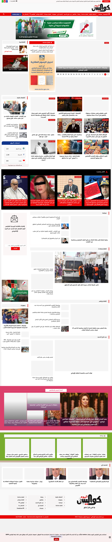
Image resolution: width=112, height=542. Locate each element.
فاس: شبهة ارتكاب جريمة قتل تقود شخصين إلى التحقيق (81, 285)
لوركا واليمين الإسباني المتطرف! (99, 481)
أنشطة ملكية (92, 14)
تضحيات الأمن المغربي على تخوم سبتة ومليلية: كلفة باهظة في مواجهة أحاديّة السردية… (43, 115)
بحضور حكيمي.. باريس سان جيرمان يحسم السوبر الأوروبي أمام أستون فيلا (17, 455)
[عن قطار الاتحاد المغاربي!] (56, 474)
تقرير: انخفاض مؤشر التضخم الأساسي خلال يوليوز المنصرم (96, 157)
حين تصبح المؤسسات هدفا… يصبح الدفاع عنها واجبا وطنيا (11, 48)
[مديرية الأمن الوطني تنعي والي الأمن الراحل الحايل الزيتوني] (65, 321)
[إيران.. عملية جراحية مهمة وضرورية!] (34, 474)
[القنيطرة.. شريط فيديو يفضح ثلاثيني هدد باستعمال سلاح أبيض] (69, 104)
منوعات (106, 141)
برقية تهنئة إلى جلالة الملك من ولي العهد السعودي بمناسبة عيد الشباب (89, 241)
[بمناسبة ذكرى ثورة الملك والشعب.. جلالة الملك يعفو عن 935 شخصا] (69, 125)
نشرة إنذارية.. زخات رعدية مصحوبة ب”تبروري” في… (13, 333)
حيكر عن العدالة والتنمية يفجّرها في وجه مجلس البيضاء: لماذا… (11, 348)
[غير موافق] (110, 537)
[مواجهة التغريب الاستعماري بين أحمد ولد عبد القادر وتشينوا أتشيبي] (65, 307)
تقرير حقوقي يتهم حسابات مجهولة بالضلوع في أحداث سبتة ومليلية (96, 114)
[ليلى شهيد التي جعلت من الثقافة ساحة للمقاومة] (35, 418)
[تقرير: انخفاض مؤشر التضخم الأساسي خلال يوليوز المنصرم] (96, 147)
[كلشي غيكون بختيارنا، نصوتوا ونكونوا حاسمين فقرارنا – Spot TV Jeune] (15, 63)
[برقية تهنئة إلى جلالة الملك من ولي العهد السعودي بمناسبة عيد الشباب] (89, 227)
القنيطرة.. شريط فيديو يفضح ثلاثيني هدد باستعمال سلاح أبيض (70, 114)
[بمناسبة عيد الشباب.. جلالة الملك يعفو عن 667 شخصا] (23, 126)
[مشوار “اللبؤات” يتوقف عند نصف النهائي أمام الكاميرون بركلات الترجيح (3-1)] (69, 446)
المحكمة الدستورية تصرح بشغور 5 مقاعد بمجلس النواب (46, 218)
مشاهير (74, 14)
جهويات (54, 14)
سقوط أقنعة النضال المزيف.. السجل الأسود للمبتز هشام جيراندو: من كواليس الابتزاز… (41, 51)
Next (59, 57)
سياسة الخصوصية (56, 536)
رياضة (78, 14)
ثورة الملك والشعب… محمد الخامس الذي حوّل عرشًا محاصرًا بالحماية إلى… (11, 135)
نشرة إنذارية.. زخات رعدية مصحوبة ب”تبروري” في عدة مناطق (69, 157)
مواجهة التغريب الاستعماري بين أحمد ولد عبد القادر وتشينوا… (47, 306)
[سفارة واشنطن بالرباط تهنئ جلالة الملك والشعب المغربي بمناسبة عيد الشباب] (65, 314)
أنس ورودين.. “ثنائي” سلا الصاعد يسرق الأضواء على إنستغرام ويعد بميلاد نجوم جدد (15, 423)
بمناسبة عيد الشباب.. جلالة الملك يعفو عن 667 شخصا (11, 126)
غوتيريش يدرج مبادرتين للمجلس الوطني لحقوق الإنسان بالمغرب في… (46, 225)
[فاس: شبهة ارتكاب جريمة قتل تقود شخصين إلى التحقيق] (81, 267)
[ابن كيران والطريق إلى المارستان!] (65, 240)
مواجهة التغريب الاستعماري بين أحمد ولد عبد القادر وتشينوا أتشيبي (77, 483)
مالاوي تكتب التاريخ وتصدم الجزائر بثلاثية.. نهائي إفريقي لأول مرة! (43, 455)
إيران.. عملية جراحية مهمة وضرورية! (34, 482)
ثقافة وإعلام (39, 14)
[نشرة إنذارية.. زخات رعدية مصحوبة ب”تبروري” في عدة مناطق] (69, 147)
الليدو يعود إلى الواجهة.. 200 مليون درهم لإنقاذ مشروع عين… (11, 341)
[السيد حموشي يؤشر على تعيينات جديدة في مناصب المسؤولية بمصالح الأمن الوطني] (69, 187)
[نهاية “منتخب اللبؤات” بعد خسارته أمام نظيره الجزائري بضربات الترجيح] (95, 446)
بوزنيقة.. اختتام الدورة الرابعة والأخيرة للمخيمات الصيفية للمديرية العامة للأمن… (15, 326)
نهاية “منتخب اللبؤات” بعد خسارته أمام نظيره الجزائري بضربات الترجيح (94, 455)
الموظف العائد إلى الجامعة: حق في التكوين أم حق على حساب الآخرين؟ (96, 136)
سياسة (100, 14)
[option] (15, 63)
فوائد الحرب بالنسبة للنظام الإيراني (81, 373)
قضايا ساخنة (84, 14)
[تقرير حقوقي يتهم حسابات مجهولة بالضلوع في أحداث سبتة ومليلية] (96, 104)
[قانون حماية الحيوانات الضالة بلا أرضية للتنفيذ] (13, 474)
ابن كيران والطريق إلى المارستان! (50, 238)
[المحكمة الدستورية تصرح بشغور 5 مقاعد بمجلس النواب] (65, 219)
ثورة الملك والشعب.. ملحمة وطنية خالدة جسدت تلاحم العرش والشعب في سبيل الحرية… (43, 158)
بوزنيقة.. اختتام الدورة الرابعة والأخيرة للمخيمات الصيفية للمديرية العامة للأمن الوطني (82, 69)
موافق (56, 539)
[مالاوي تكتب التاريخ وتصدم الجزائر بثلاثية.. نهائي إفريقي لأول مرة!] (43, 446)
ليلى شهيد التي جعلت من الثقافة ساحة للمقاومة (35, 422)
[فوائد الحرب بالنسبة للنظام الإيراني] (81, 355)
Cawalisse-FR (20, 508)
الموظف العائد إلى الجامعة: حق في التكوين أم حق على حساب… (45, 327)
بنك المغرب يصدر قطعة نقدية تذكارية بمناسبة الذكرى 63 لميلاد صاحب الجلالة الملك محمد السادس (78, 1)
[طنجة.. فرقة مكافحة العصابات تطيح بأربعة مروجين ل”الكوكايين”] (42, 259)
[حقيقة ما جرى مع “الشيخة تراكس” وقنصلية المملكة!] (43, 401)
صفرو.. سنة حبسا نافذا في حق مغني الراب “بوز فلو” (43, 136)
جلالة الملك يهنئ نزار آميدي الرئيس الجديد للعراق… (52, 422)
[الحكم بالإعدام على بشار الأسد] (42, 348)
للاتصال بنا (13, 1)
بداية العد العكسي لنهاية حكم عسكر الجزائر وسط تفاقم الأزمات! (43, 47)
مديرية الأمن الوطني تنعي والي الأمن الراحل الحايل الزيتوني (47, 320)
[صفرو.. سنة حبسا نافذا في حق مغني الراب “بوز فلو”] (43, 125)
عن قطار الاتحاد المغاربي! (56, 481)
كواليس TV (32, 14)
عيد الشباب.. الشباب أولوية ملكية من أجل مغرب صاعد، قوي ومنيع (15, 117)
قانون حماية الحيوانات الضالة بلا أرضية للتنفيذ (12, 482)
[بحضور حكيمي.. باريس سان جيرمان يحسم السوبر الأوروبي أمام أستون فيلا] (17, 446)
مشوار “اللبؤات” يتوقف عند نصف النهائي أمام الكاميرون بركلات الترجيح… (69, 456)
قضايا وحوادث (47, 14)
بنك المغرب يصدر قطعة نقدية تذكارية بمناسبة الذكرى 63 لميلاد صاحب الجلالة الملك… (89, 329)
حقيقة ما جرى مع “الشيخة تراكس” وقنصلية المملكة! (43, 406)
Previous (106, 57)
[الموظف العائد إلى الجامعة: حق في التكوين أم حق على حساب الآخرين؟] (96, 125)
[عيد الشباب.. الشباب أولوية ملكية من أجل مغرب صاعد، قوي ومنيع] (15, 107)
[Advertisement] (56, 530)
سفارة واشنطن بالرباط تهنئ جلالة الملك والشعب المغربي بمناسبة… (46, 313)
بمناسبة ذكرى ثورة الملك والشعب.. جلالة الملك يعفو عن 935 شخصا (70, 136)
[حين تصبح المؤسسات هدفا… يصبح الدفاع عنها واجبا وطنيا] (23, 49)
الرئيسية (105, 14)
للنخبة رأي (60, 14)
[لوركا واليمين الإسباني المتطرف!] (99, 474)
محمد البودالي (95, 517)
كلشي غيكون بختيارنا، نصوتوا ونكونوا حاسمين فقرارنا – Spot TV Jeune (15, 69)
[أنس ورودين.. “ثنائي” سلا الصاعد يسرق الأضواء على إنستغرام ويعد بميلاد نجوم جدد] (15, 409)
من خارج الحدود (68, 14)
